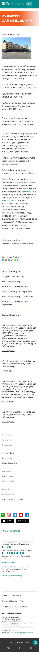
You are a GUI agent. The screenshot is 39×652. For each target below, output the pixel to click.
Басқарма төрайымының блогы (14, 607)
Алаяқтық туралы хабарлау (12, 576)
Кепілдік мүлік (7, 476)
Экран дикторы (8, 481)
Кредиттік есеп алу (9, 463)
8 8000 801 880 (15, 553)
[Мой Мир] (9, 260)
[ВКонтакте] (3, 260)
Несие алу (16, 595)
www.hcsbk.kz (30, 191)
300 (9, 547)
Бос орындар (7, 445)
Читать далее (8, 350)
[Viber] (12, 260)
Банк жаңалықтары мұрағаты (17, 296)
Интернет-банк (8, 453)
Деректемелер (8, 494)
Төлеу (23, 601)
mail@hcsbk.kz (7, 567)
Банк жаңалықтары (12, 281)
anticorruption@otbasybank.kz (21, 633)
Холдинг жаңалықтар (13, 276)
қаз (29, 4)
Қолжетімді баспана (10, 601)
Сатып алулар (7, 471)
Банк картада (12, 531)
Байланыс (6, 489)
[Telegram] (18, 260)
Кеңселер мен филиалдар (12, 499)
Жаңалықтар (7, 440)
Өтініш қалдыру (8, 563)
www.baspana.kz (9, 200)
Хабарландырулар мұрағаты (17, 291)
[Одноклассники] (6, 260)
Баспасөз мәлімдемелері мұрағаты (15, 303)
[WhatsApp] (15, 260)
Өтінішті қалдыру (17, 4)
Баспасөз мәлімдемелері (15, 286)
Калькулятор (7, 458)
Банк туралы (7, 435)
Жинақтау (5, 595)
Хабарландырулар (11, 271)
